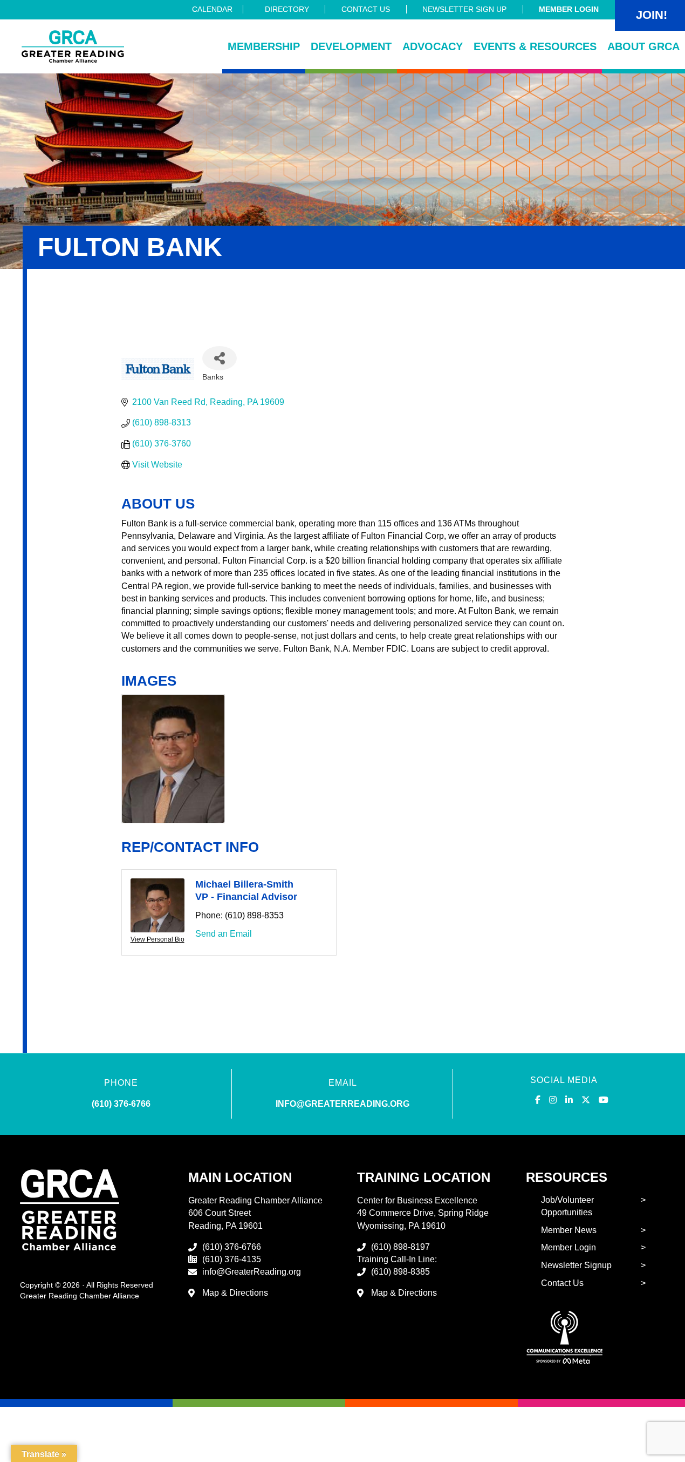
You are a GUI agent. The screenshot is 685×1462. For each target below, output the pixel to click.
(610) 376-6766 (121, 1103)
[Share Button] (219, 358)
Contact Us (365, 9)
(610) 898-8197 (400, 1246)
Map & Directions (235, 1292)
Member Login (569, 9)
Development (351, 46)
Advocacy (432, 46)
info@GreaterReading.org (251, 1271)
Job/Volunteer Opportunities (567, 1206)
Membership (264, 46)
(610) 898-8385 (400, 1271)
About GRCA (643, 46)
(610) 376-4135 (231, 1259)
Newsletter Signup (576, 1265)
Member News (569, 1230)
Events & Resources (535, 46)
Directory (287, 9)
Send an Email (223, 933)
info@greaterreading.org (342, 1103)
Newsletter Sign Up (464, 9)
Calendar (212, 9)
